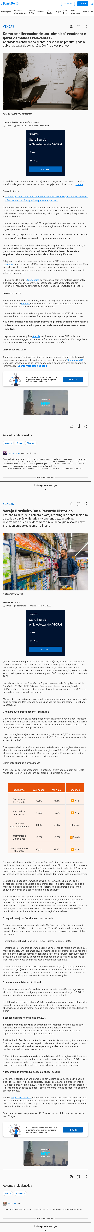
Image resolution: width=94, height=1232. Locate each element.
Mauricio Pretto (10, 122)
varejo (8, 1193)
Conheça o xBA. (75, 359)
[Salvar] (78, 26)
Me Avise (73, 379)
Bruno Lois (8, 602)
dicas (19, 443)
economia (20, 1193)
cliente (79, 184)
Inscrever (45, 169)
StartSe (36, 336)
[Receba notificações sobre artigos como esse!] (71, 26)
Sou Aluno (68, 4)
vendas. (25, 303)
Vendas (8, 26)
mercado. (8, 264)
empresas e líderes (21, 1097)
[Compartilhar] (85, 26)
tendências (33, 279)
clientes (30, 443)
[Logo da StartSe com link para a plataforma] (10, 4)
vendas (8, 443)
